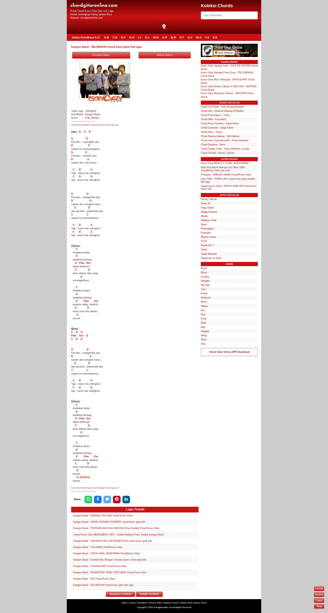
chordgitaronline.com (93, 5)
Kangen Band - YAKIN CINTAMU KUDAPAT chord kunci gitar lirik (109, 521)
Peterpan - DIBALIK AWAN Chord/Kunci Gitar (226, 174)
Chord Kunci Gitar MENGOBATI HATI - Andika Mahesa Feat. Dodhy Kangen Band (118, 534)
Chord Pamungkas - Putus (215, 115)
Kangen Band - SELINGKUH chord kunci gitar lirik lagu (103, 585)
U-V (190, 37)
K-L (147, 37)
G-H (131, 37)
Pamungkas (207, 228)
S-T (182, 37)
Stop (319, 606)
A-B (106, 37)
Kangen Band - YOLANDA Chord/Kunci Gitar (97, 547)
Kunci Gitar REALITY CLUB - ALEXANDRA (225, 163)
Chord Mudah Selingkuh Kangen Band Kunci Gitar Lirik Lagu (94, 125)
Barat (204, 268)
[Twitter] (107, 499)
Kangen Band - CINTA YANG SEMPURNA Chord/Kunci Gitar (106, 553)
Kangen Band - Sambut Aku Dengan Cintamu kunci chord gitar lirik (109, 559)
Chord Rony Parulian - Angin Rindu (220, 123)
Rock (204, 339)
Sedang (319, 594)
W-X (198, 37)
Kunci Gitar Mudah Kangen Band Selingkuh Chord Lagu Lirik (95, 488)
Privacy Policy (155, 603)
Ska (203, 343)
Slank (204, 249)
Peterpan (206, 232)
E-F (123, 37)
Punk (204, 318)
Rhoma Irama (208, 237)
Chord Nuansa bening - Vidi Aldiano (220, 136)
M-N (155, 37)
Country (205, 276)
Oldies (204, 306)
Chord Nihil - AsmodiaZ (213, 119)
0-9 (215, 37)
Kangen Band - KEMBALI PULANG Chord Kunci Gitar (102, 515)
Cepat (319, 600)
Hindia (204, 216)
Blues (204, 272)
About (124, 603)
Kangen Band (93, 114)
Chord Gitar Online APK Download (229, 352)
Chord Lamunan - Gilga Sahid (217, 127)
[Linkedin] (126, 499)
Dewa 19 (205, 203)
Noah (204, 224)
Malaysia (206, 297)
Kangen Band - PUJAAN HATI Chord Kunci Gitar (100, 566)
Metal (204, 301)
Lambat (319, 588)
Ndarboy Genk (209, 220)
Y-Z (207, 37)
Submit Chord (186, 603)
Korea (204, 293)
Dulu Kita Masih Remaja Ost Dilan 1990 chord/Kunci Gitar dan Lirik (222, 169)
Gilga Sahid (207, 207)
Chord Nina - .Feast (211, 132)
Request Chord (171, 603)
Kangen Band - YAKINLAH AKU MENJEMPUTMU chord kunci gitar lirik (112, 540)
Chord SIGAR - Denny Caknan (217, 152)
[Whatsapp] (88, 499)
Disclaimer (142, 603)
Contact (132, 603)
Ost (203, 310)
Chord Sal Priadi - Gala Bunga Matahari (222, 106)
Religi (204, 335)
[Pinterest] (117, 499)
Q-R (173, 37)
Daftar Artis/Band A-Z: (86, 37)
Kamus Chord (200, 603)
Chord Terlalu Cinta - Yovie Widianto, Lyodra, (225, 148)
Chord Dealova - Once (213, 144)
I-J (139, 37)
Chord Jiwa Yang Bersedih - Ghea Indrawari (224, 140)
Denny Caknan (209, 199)
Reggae (205, 331)
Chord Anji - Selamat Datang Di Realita (222, 110)
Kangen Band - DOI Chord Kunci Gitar (94, 578)
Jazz (203, 289)
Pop (87, 117)
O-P (164, 37)
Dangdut (205, 280)
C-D (115, 37)
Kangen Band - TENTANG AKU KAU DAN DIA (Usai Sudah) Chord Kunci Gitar (116, 528)
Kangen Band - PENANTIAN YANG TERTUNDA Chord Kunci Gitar (109, 572)
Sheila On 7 (207, 245)
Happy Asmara (209, 211)
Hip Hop (205, 285)
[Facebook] (98, 499)
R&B (203, 322)
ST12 (204, 241)
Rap (203, 327)
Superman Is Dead (211, 258)
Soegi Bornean (209, 253)
